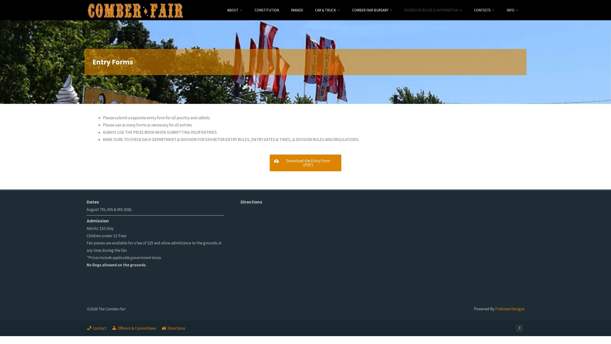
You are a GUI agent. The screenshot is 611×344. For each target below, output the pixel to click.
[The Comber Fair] (135, 10)
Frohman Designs (510, 309)
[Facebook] (519, 328)
